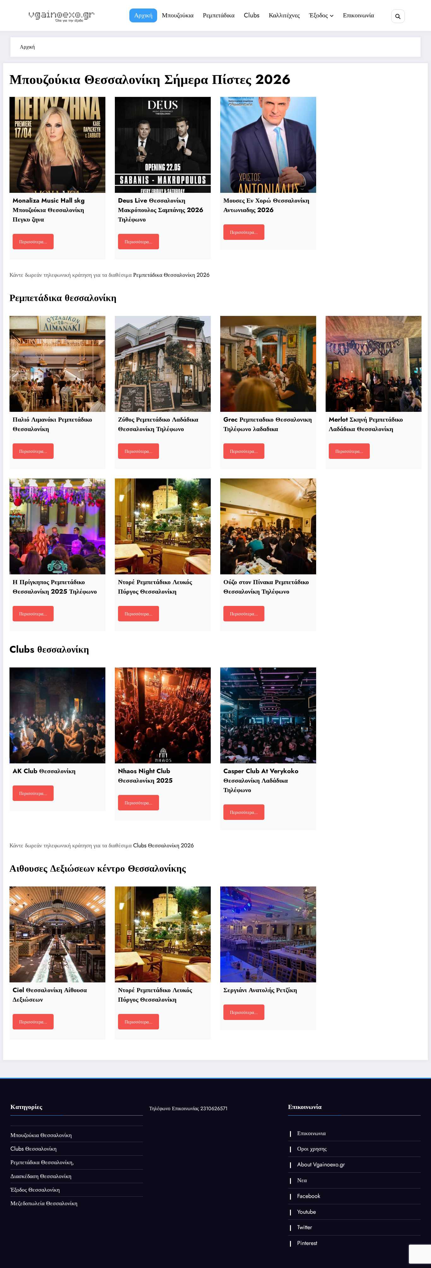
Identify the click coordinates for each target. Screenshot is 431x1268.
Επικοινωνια (311, 1133)
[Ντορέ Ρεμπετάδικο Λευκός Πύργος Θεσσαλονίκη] (163, 526)
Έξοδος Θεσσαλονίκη (35, 1190)
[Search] (398, 16)
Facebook (308, 1196)
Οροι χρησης (312, 1149)
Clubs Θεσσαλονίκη (33, 1149)
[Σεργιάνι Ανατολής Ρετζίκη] (268, 934)
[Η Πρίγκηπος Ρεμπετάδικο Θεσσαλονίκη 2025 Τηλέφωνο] (57, 526)
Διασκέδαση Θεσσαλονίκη (40, 1176)
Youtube (306, 1212)
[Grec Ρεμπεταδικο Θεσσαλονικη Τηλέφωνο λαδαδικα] (268, 364)
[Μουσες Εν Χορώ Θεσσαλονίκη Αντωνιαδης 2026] (268, 145)
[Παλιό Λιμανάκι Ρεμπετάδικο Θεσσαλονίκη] (57, 364)
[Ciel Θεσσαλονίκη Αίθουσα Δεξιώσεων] (57, 934)
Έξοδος (318, 15)
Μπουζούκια (177, 15)
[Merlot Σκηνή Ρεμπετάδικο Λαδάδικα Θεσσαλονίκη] (374, 364)
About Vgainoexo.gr (321, 1164)
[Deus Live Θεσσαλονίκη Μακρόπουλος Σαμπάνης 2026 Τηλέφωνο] (163, 145)
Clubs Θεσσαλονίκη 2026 (163, 845)
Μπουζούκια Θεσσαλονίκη (41, 1135)
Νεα (302, 1180)
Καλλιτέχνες (284, 15)
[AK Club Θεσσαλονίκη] (57, 715)
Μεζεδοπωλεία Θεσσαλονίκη (43, 1203)
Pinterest (307, 1243)
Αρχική (143, 15)
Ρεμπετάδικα (218, 15)
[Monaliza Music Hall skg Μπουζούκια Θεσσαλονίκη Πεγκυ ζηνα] (57, 145)
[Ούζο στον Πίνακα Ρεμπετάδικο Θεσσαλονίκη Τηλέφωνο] (268, 526)
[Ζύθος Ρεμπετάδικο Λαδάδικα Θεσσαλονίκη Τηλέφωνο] (163, 364)
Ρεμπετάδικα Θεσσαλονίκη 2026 (171, 275)
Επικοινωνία (358, 15)
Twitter (304, 1227)
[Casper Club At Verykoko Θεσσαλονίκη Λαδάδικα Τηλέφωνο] (268, 715)
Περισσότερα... (33, 242)
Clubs (251, 15)
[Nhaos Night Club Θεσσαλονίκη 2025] (163, 715)
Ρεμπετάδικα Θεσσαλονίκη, (42, 1162)
